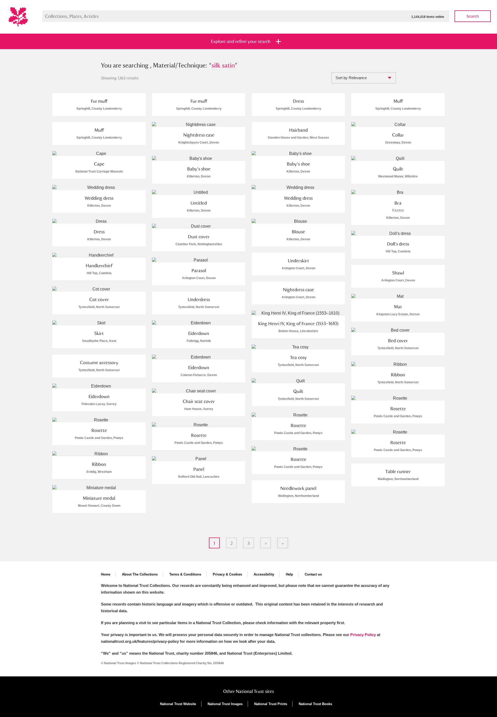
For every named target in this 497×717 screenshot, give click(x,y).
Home (105, 574)
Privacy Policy (363, 634)
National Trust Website (178, 704)
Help (289, 574)
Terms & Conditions (185, 574)
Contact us (313, 574)
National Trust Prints (270, 704)
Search (472, 16)
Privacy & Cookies (227, 574)
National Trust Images (225, 704)
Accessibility (264, 574)
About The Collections (140, 574)
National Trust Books (315, 704)
